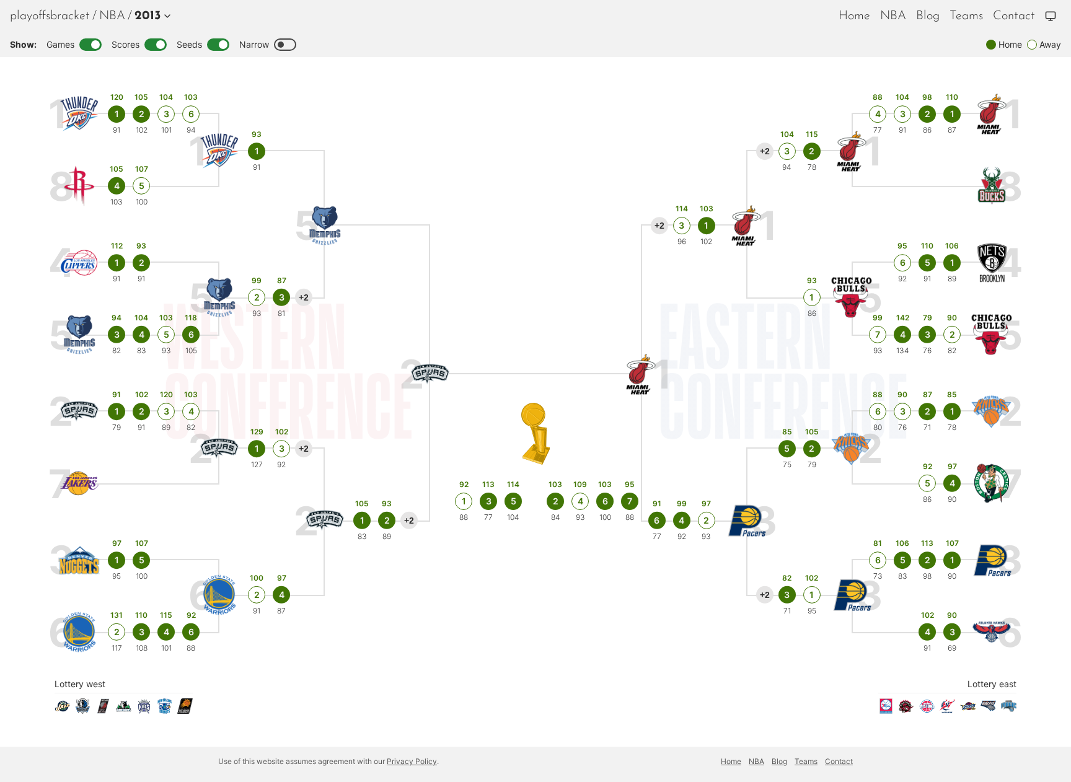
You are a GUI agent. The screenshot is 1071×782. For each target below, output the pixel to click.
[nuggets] (80, 560)
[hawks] (992, 632)
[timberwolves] (123, 710)
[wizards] (947, 710)
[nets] (992, 263)
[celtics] (992, 483)
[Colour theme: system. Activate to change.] (1050, 16)
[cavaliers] (968, 710)
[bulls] (992, 335)
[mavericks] (82, 710)
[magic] (1008, 710)
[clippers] (80, 263)
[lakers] (80, 483)
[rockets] (80, 186)
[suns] (185, 710)
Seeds (189, 44)
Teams (966, 16)
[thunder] (80, 114)
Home (854, 16)
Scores (125, 44)
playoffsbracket (50, 16)
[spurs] (80, 412)
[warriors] (80, 632)
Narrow (254, 44)
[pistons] (927, 710)
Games (60, 44)
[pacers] (992, 560)
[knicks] (992, 412)
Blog (928, 16)
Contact (1014, 16)
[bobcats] (988, 710)
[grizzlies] (80, 335)
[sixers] (886, 710)
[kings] (144, 710)
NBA (112, 16)
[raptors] (906, 710)
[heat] (992, 114)
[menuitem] (112, 16)
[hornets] (164, 710)
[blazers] (103, 710)
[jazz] (62, 710)
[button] (150, 16)
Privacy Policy (412, 761)
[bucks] (992, 186)
